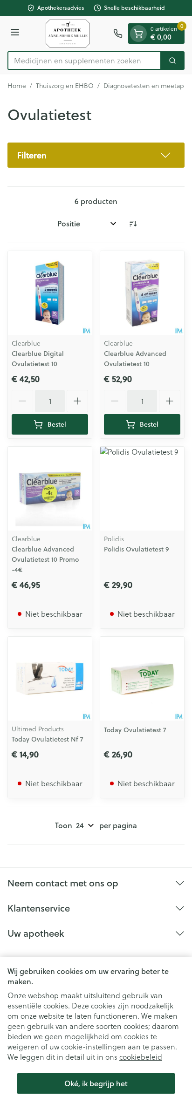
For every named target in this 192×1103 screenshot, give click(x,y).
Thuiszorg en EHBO (65, 85)
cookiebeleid (140, 1056)
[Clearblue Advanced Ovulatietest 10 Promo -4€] (50, 489)
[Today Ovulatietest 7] (142, 679)
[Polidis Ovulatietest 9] (142, 489)
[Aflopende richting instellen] (132, 223)
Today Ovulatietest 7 (135, 730)
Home (16, 85)
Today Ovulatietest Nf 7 (47, 739)
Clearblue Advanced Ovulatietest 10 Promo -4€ (45, 559)
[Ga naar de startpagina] (68, 34)
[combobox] (84, 60)
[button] (96, 155)
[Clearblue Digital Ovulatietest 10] (50, 293)
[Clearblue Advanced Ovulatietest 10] (142, 293)
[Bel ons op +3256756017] (118, 33)
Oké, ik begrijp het (96, 1083)
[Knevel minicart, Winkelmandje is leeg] (138, 33)
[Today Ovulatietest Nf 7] (50, 679)
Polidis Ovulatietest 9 (136, 549)
